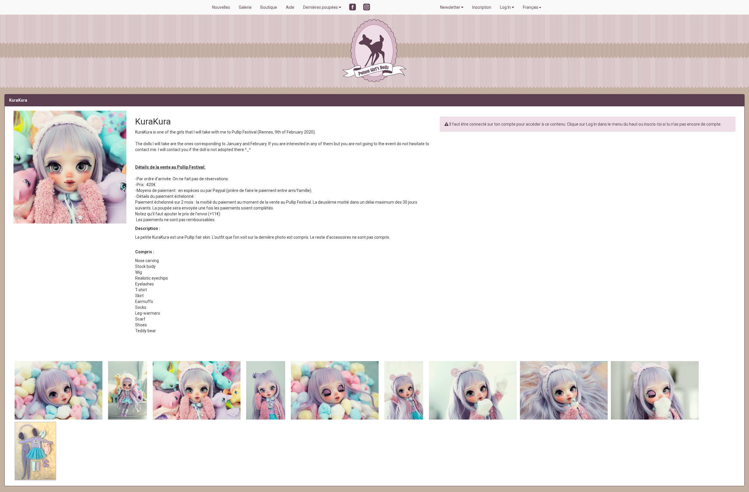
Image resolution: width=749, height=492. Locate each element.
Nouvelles (221, 7)
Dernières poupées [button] (321, 7)
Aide (290, 7)
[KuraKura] (58, 390)
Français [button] (530, 7)
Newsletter (450, 7)
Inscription (481, 7)
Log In (506, 7)
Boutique (268, 7)
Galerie (245, 7)
